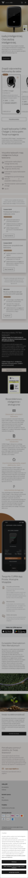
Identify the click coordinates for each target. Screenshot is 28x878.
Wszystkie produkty (14, 119)
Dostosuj (14, 861)
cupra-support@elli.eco (12, 768)
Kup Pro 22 (7, 315)
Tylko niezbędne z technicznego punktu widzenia (14, 867)
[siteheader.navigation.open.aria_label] (25, 2)
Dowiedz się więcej (14, 733)
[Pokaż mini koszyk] (22, 2)
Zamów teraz (6, 58)
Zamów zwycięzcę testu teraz (14, 370)
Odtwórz (14, 568)
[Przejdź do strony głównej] (3, 3)
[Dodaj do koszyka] (18, 111)
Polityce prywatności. (7, 857)
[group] (11, 94)
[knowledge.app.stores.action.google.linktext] (20, 631)
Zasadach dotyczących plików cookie (15, 855)
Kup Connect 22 (9, 269)
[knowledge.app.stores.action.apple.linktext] (7, 631)
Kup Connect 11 (9, 235)
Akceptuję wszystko (14, 872)
